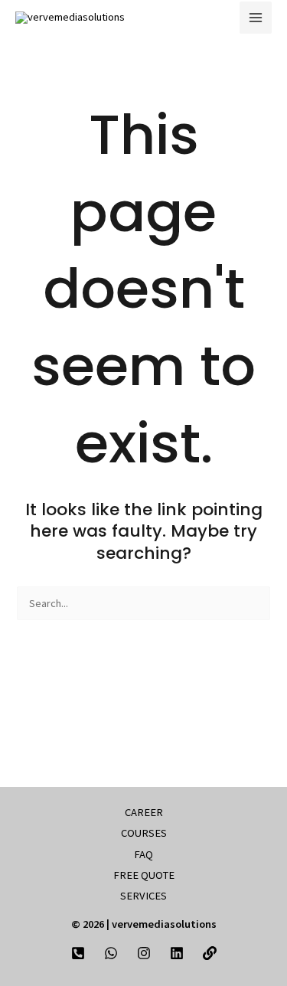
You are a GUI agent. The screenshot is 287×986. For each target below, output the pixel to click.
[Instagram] (144, 953)
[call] (78, 953)
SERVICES (143, 896)
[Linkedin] (177, 953)
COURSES (144, 833)
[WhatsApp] (111, 953)
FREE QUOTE (143, 875)
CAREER (144, 812)
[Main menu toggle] (256, 18)
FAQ (143, 854)
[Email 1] (210, 953)
